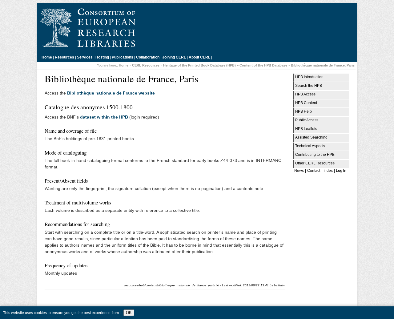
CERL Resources (145, 65)
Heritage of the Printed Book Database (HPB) (199, 65)
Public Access (306, 120)
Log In (341, 170)
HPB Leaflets (306, 129)
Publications (122, 57)
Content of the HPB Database (263, 65)
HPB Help (303, 111)
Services (85, 57)
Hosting (102, 57)
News (299, 170)
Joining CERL (174, 57)
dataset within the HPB (104, 117)
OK (129, 312)
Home (47, 57)
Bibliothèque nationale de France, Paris (323, 65)
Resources (64, 57)
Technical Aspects (310, 146)
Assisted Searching (311, 137)
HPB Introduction (309, 77)
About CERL (199, 57)
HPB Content (306, 103)
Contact (313, 170)
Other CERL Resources (315, 163)
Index (328, 170)
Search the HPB (308, 85)
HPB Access (305, 94)
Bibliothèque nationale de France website (111, 93)
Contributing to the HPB (315, 154)
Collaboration (147, 57)
